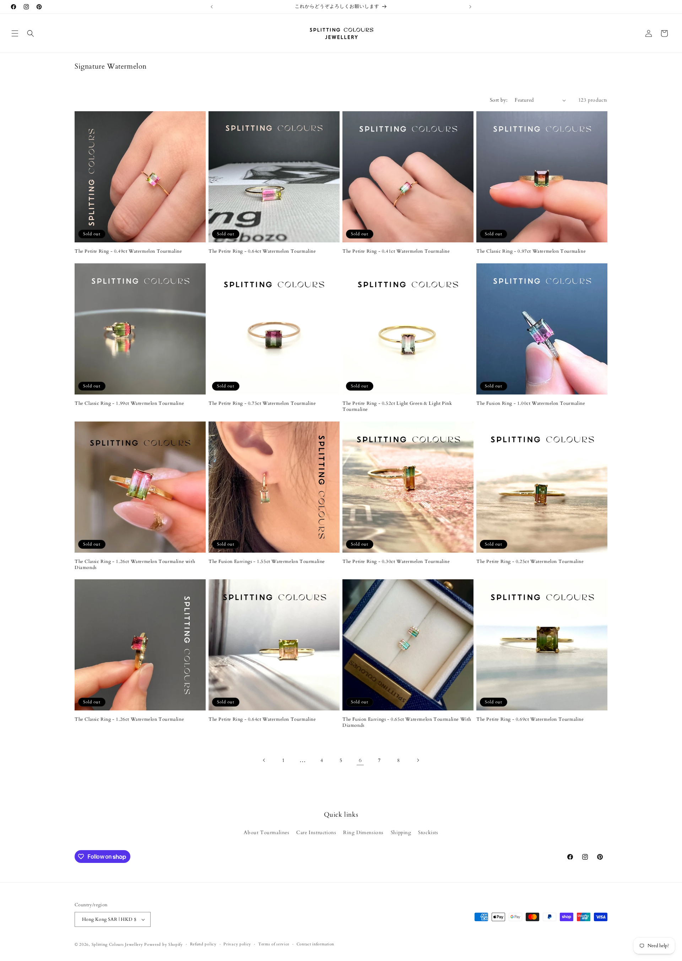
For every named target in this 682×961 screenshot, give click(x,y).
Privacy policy (237, 944)
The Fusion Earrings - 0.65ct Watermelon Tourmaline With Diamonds (406, 722)
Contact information (315, 944)
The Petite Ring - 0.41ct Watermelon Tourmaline (396, 251)
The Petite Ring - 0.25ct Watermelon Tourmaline (530, 562)
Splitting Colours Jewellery (117, 944)
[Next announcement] (470, 7)
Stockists (428, 832)
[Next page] (418, 760)
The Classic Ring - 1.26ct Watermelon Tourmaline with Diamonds (135, 565)
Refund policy (203, 944)
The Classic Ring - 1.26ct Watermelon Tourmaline (129, 719)
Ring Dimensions (363, 832)
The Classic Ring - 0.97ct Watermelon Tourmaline (531, 251)
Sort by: (499, 100)
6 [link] (360, 760)
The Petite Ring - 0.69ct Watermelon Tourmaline (530, 719)
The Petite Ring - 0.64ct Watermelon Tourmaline (262, 251)
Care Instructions (316, 832)
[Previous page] (264, 760)
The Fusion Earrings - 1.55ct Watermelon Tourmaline (267, 562)
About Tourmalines (266, 832)
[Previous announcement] (212, 7)
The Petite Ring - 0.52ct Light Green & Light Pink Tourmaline (397, 407)
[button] (15, 33)
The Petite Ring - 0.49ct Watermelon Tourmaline (128, 251)
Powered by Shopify (163, 944)
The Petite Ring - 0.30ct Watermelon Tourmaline (396, 562)
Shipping (401, 832)
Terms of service (273, 944)
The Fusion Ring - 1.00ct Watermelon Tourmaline (530, 404)
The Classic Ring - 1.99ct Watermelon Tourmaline (129, 404)
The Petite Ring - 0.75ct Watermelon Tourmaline (262, 404)
